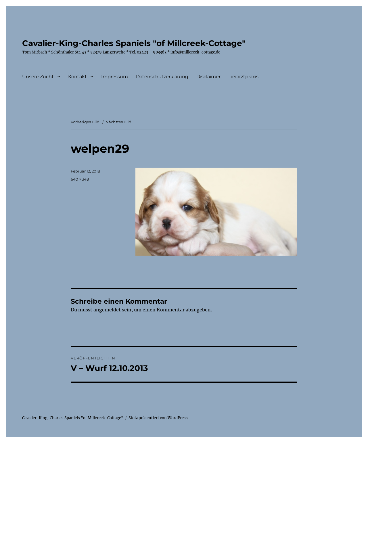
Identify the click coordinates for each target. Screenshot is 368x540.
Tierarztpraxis (243, 76)
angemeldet (107, 310)
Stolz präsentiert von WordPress (158, 417)
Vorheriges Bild (85, 122)
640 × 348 (80, 179)
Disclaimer (208, 76)
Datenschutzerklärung (162, 76)
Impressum (114, 76)
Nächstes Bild (118, 122)
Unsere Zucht (38, 76)
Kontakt (77, 76)
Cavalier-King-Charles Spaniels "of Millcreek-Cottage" (134, 43)
